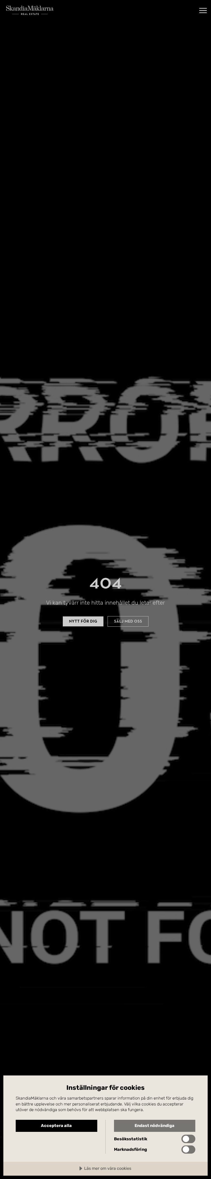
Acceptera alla (56, 1125)
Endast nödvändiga (154, 1125)
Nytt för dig (83, 621)
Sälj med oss (128, 621)
